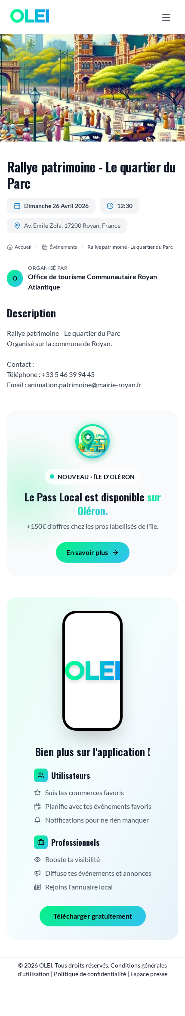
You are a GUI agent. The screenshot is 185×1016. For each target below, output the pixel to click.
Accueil (23, 247)
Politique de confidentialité (90, 973)
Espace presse (148, 973)
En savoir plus (87, 552)
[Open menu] (166, 17)
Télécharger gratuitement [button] (92, 916)
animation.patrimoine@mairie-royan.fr (85, 384)
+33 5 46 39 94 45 (68, 374)
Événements (63, 247)
